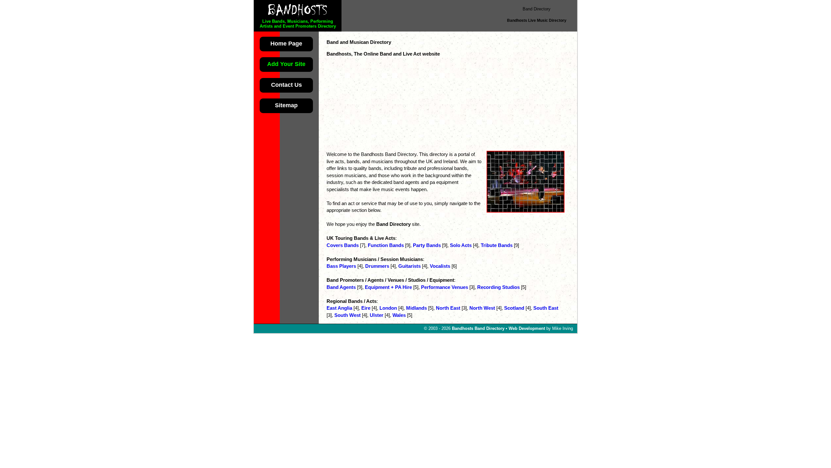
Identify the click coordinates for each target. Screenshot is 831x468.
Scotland (514, 308)
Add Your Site (286, 63)
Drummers (377, 266)
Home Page (286, 43)
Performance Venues (444, 287)
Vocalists (440, 266)
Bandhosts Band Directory (478, 328)
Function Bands (386, 245)
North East (448, 308)
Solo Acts (461, 245)
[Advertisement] (420, 15)
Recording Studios (498, 287)
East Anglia (339, 308)
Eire (365, 308)
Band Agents (341, 287)
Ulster (376, 315)
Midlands (416, 308)
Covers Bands (343, 245)
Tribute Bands (497, 245)
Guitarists (409, 266)
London (388, 308)
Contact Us (286, 84)
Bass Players (341, 266)
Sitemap (286, 105)
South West (347, 315)
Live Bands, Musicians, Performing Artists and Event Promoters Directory (298, 24)
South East (545, 308)
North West (482, 308)
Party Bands (427, 245)
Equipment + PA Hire (388, 287)
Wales (399, 315)
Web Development (527, 328)
